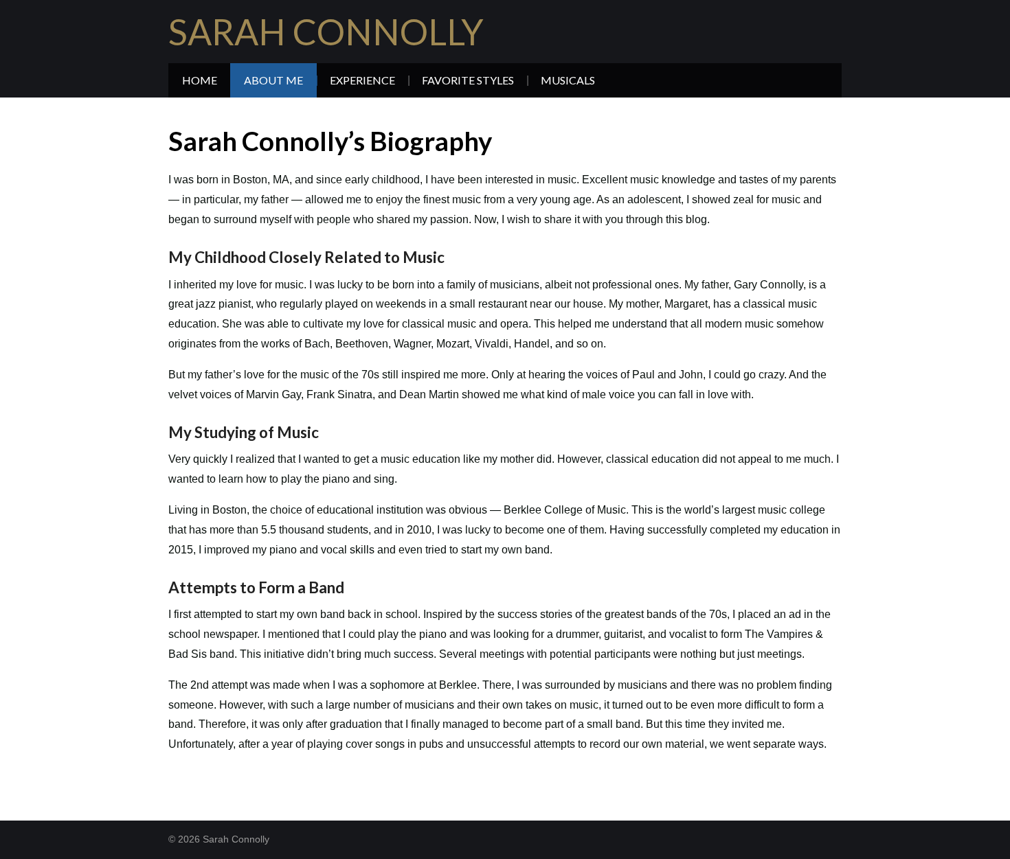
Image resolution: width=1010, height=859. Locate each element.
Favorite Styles (468, 80)
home (199, 80)
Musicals (568, 80)
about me (273, 80)
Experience (362, 80)
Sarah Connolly (326, 31)
